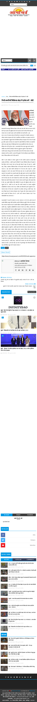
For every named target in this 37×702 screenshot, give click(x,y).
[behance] (24, 1)
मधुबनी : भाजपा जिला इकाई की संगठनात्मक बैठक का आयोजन (21, 598)
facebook (30, 515)
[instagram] (27, 1)
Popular (18, 559)
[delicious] (29, 1)
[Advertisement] (18, 38)
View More (32, 292)
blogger (6, 515)
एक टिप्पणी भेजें (6, 522)
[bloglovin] (17, 1)
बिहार (26, 65)
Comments (30, 559)
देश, (18, 105)
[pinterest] (14, 1)
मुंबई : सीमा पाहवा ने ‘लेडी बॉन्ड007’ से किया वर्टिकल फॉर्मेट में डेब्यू (22, 666)
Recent (6, 559)
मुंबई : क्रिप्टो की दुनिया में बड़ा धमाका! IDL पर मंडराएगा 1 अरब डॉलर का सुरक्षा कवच (17, 311)
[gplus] (12, 1)
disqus (18, 515)
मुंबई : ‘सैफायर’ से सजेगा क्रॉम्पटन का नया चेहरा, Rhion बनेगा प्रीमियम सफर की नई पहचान (17, 349)
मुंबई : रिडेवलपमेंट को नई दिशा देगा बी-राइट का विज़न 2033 (14, 330)
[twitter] (9, 1)
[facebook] (7, 1)
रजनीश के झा (32, 691)
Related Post (6, 292)
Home (3, 96)
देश (7, 96)
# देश (7, 248)
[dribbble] (19, 1)
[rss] (22, 1)
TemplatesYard (16, 691)
